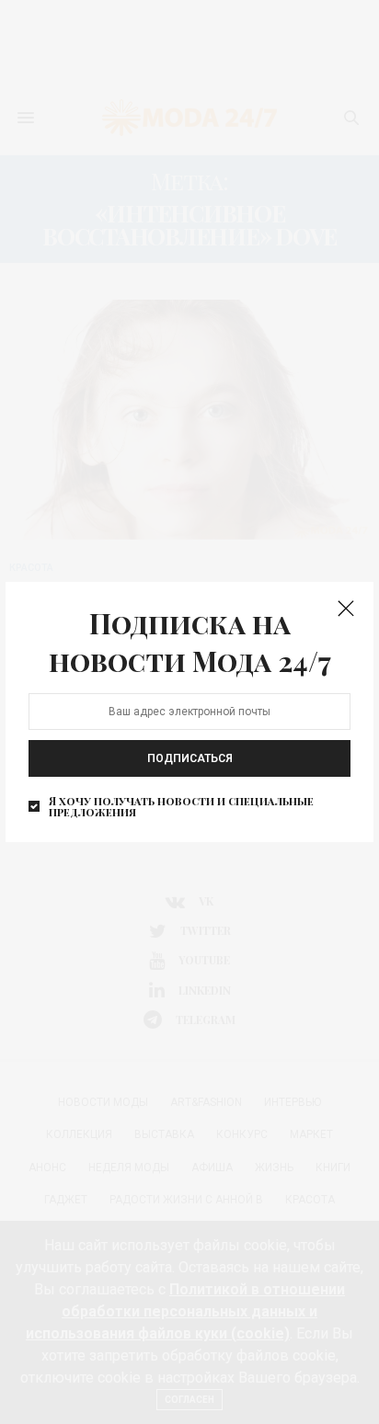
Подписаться (190, 758)
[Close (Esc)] (345, 609)
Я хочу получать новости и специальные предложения (181, 806)
